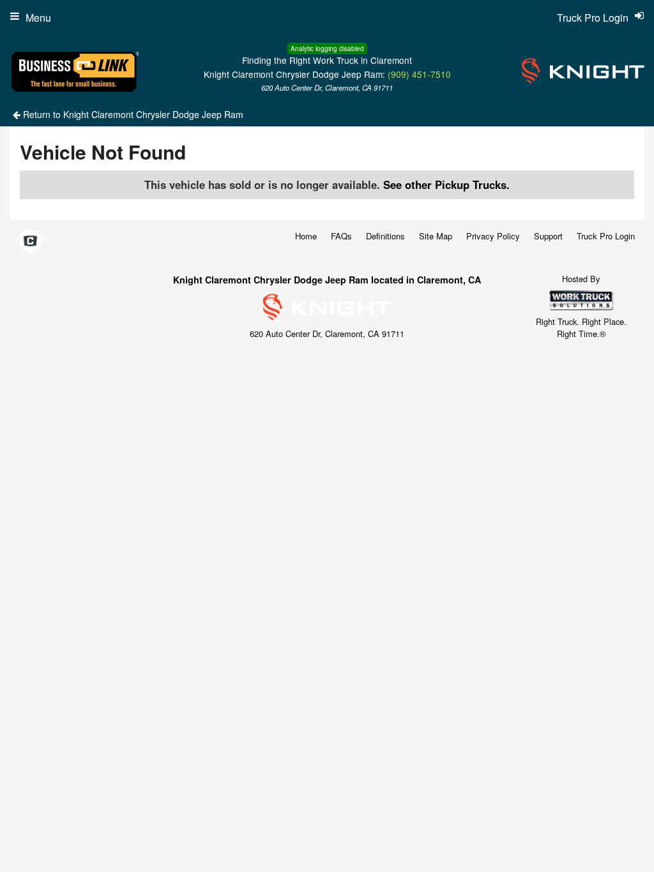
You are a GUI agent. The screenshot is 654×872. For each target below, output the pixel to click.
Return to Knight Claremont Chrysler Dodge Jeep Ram (131, 114)
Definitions (385, 236)
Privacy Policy (493, 236)
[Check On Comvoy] (30, 242)
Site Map (435, 236)
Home (306, 236)
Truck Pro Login (606, 236)
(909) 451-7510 (419, 74)
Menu (38, 17)
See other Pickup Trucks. (446, 184)
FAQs (341, 236)
